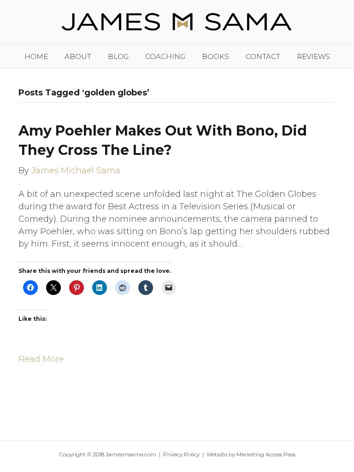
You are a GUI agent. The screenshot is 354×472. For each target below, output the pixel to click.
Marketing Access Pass (265, 454)
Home (36, 56)
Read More (41, 359)
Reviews (313, 56)
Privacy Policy (181, 454)
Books (215, 56)
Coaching (165, 56)
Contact (263, 56)
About (78, 56)
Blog (118, 56)
